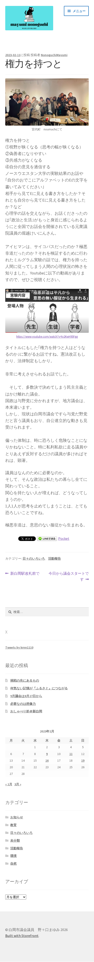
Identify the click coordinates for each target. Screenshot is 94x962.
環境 (13, 856)
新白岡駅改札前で (24, 574)
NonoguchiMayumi (54, 55)
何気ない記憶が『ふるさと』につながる (39, 688)
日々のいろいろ (34, 558)
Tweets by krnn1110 (19, 647)
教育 (13, 825)
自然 (13, 863)
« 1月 (8, 784)
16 (47, 760)
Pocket (63, 538)
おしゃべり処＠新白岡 (26, 711)
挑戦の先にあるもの (24, 680)
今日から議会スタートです (68, 576)
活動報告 (54, 558)
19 (82, 760)
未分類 (15, 840)
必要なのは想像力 (23, 704)
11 (71, 754)
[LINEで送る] (47, 538)
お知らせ (16, 817)
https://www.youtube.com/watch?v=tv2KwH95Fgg (47, 337)
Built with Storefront (22, 935)
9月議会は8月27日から (26, 696)
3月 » (17, 784)
